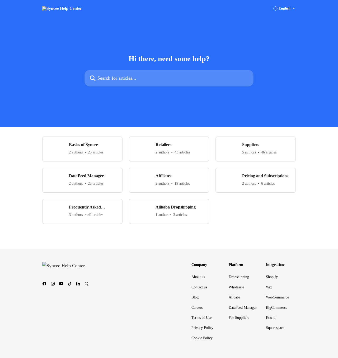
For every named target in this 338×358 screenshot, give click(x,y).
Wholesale (236, 287)
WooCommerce (277, 297)
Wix (269, 287)
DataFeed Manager (243, 308)
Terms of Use (201, 318)
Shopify (272, 277)
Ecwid (270, 318)
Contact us (199, 287)
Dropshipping (239, 277)
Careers (197, 308)
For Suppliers (239, 318)
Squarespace (275, 328)
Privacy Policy (202, 328)
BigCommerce (276, 308)
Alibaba (234, 297)
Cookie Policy (202, 338)
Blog (195, 297)
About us (198, 277)
